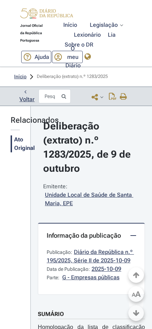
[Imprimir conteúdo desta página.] (123, 97)
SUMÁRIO (51, 314)
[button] (46, 14)
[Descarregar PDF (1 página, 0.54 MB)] (112, 97)
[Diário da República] (46, 15)
